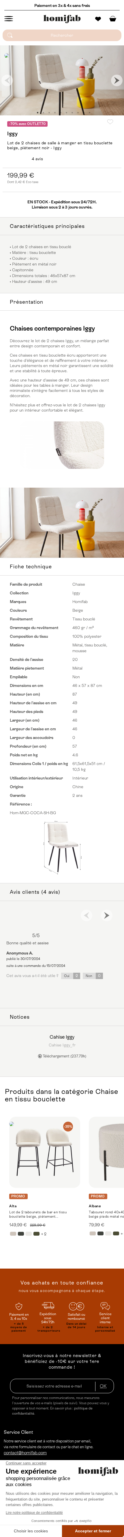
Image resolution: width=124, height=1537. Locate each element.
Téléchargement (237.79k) (64, 1056)
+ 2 (43, 1234)
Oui (71, 976)
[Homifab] (62, 19)
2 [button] (43, 112)
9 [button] (84, 112)
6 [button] (66, 112)
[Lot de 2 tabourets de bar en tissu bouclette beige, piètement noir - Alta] (44, 1152)
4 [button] (55, 112)
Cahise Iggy (62, 1037)
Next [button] (117, 80)
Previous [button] (7, 80)
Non (93, 976)
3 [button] (49, 112)
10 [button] (89, 112)
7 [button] (72, 112)
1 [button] (37, 112)
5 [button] (60, 112)
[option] (62, 80)
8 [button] (78, 112)
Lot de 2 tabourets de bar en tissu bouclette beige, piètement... (38, 1214)
